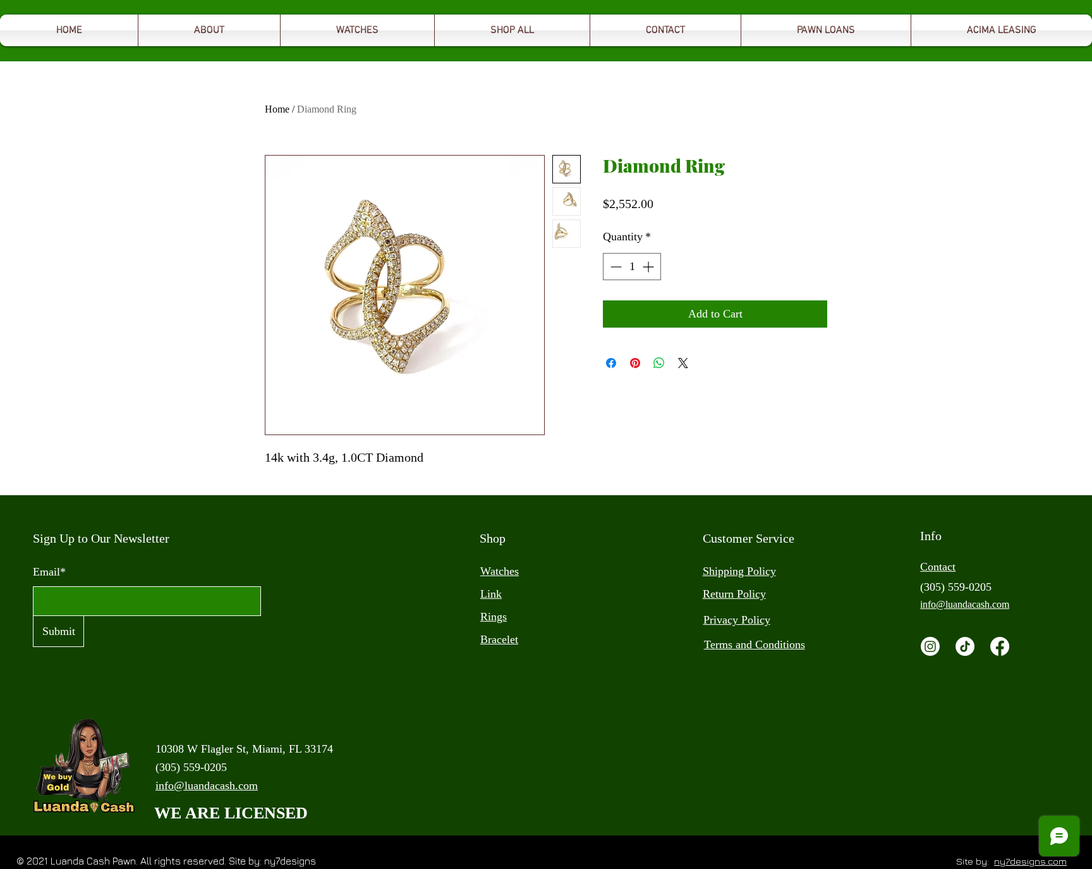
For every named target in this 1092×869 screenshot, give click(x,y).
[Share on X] (683, 363)
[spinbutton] (632, 267)
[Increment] (649, 267)
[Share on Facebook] (611, 363)
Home (277, 109)
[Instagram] (930, 646)
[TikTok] (965, 646)
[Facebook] (999, 646)
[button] (826, 30)
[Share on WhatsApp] (659, 363)
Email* (49, 571)
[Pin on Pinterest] (635, 363)
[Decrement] (614, 267)
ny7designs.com (1030, 861)
